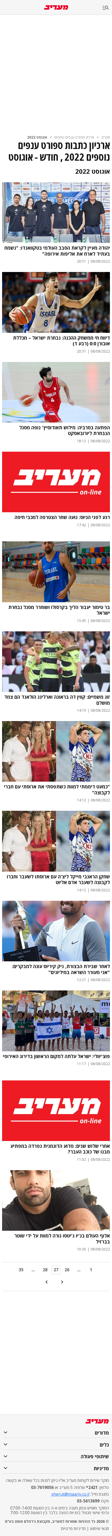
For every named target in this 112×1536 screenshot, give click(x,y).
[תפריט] (107, 7)
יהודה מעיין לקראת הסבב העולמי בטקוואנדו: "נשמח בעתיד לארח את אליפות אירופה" (57, 251)
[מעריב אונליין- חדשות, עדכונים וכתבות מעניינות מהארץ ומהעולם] (56, 7)
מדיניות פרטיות (73, 1528)
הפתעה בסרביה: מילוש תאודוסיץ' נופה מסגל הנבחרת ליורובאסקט (64, 430)
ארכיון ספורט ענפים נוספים (74, 137)
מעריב (105, 137)
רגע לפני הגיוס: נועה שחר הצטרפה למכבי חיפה (62, 517)
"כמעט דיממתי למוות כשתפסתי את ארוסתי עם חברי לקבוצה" (57, 789)
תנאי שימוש (99, 1528)
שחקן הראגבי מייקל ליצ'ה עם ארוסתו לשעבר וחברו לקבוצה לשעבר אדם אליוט (58, 879)
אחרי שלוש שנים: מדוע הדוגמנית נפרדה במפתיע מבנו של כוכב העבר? (60, 1149)
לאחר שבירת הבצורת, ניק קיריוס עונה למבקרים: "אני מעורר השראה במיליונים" (61, 969)
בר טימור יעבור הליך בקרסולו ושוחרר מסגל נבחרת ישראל (59, 610)
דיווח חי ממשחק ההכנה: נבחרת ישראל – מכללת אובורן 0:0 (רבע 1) (61, 341)
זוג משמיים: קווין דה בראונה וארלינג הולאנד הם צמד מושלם (57, 700)
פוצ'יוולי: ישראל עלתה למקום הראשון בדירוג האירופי (56, 1056)
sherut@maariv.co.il (70, 1494)
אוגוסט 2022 (37, 137)
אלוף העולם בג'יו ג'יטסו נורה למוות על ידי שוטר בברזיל (62, 1239)
